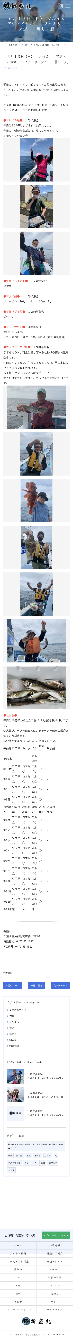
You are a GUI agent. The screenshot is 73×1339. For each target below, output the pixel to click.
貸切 (11, 1028)
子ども (38, 1155)
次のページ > (60, 985)
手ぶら (48, 1155)
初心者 (12, 1040)
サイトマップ (55, 1309)
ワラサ (11, 1170)
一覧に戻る (36, 985)
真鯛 (43, 1163)
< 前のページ (13, 985)
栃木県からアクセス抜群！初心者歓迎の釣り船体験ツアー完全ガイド (35, 1146)
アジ (26, 1163)
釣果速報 (7, 972)
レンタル (14, 1022)
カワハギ (53, 1163)
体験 (11, 1016)
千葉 (10, 1155)
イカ (35, 1163)
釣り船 (19, 1155)
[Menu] (68, 5)
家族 (28, 1155)
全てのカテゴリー (18, 1010)
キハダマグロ (14, 1163)
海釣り (12, 1034)
